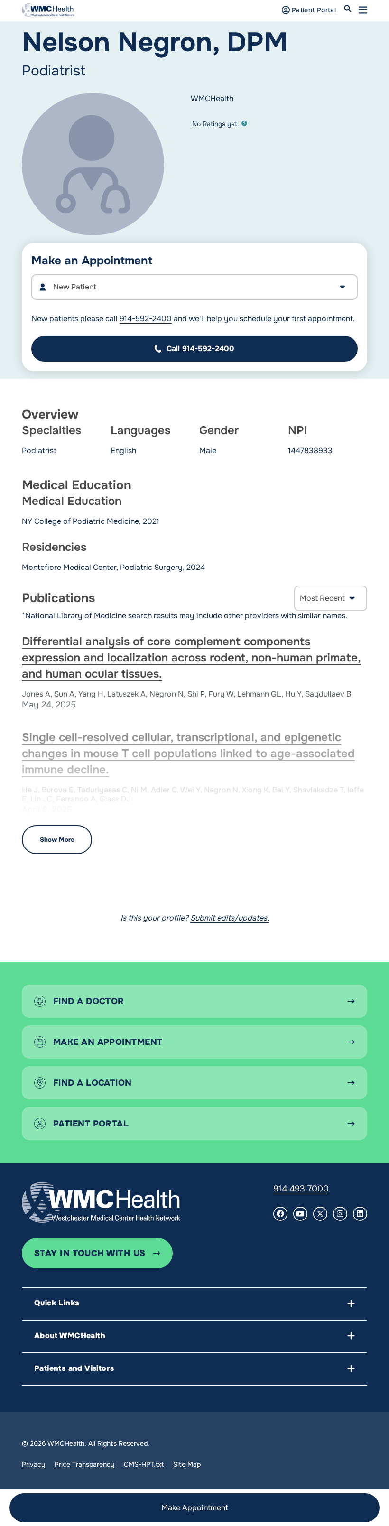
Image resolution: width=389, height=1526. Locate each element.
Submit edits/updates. (229, 918)
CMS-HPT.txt (144, 1464)
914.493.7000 (301, 1188)
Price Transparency (84, 1464)
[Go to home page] (101, 1202)
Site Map (187, 1464)
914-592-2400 (146, 319)
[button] (363, 10)
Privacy (33, 1464)
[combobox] (194, 287)
